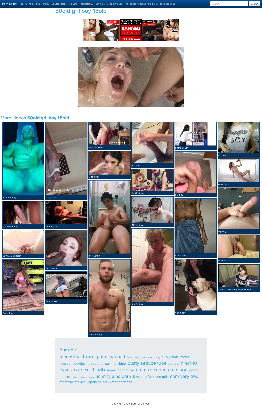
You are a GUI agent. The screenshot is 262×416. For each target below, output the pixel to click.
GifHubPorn (102, 3)
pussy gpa (173, 364)
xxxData (73, 3)
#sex (38, 3)
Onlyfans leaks (59, 3)
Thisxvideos (116, 3)
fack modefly (134, 357)
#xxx (31, 3)
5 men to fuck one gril (150, 377)
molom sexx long (151, 357)
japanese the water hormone (109, 382)
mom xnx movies (73, 382)
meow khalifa (73, 356)
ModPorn (153, 3)
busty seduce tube (147, 363)
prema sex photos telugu (161, 369)
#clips (46, 3)
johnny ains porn (114, 376)
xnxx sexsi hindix (87, 369)
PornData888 (86, 3)
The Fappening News (135, 3)
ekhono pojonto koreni (83, 377)
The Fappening (167, 3)
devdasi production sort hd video (100, 364)
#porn (24, 3)
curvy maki (170, 357)
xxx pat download (107, 356)
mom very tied (184, 376)
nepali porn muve (120, 370)
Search (254, 3)
